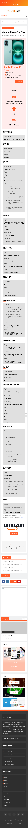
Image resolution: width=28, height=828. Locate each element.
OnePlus (6, 787)
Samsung (6, 799)
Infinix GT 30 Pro (9, 758)
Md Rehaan (6, 35)
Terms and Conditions (14, 825)
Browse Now (14, 666)
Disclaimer (9, 823)
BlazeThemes (21, 820)
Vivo (5, 805)
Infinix (4, 632)
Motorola (6, 784)
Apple (12, 28)
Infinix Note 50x (8, 562)
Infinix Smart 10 (5, 2)
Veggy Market (14, 682)
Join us (14, 692)
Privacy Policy (17, 823)
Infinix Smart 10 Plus (9, 764)
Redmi (5, 796)
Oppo (5, 790)
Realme (6, 793)
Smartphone (6, 28)
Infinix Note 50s (8, 568)
